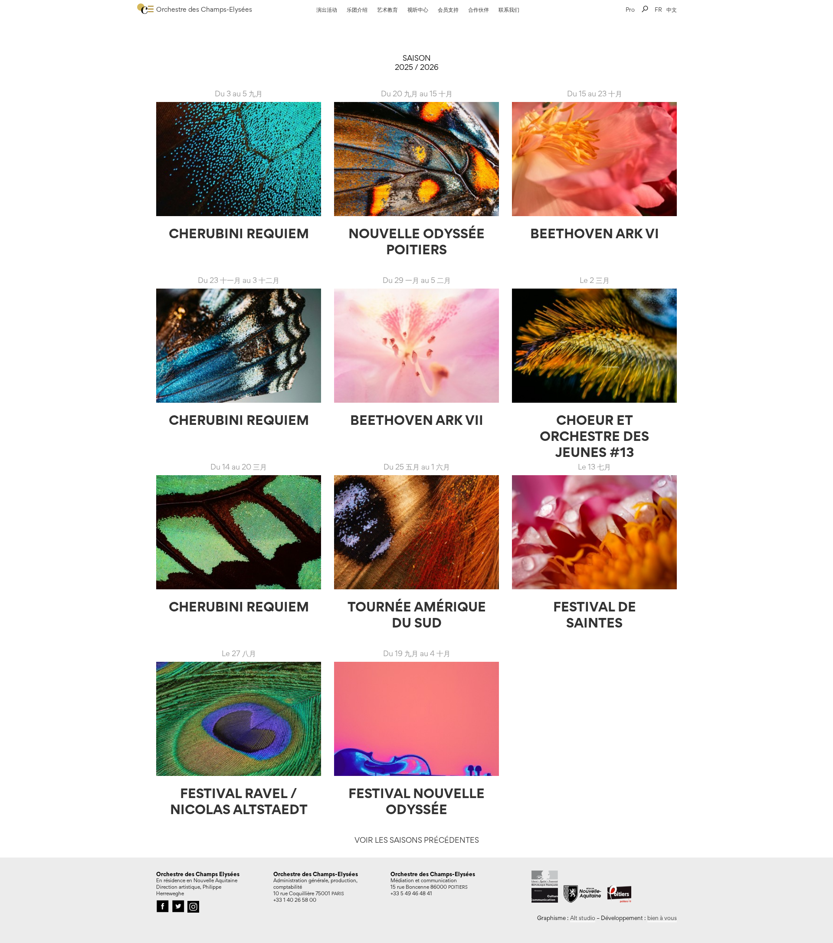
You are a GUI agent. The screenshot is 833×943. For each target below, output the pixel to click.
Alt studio (582, 917)
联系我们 (508, 9)
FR (658, 9)
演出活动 (326, 9)
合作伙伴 (478, 9)
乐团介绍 (357, 9)
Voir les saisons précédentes (416, 839)
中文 (671, 9)
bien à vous (662, 917)
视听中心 (417, 9)
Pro (630, 9)
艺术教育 (387, 9)
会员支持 (448, 9)
